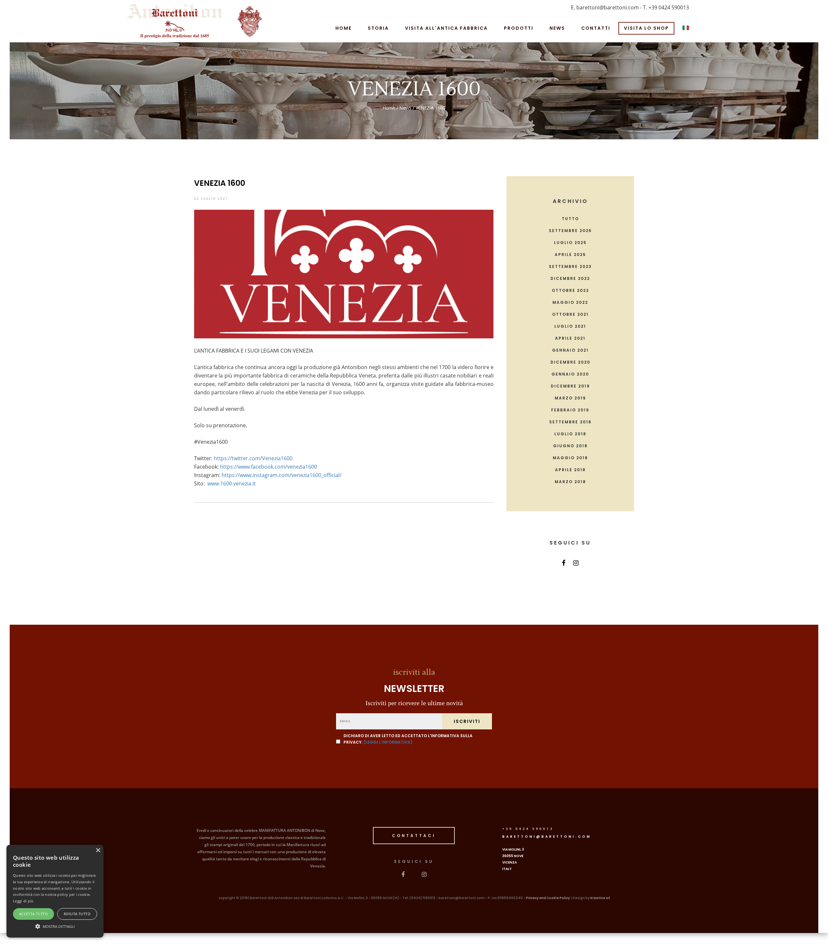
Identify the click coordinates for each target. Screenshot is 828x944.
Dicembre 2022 (570, 279)
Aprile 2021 (570, 338)
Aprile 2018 (570, 470)
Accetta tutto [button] (33, 913)
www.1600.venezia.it (231, 483)
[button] (55, 926)
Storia (378, 27)
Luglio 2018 (570, 434)
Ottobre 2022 (570, 290)
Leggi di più (23, 900)
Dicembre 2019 (570, 386)
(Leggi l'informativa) (388, 742)
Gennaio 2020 (570, 374)
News (557, 27)
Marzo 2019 (570, 398)
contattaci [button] (414, 835)
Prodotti (518, 27)
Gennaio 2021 (570, 350)
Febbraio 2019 (570, 410)
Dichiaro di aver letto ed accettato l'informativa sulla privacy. (408, 739)
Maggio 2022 (570, 302)
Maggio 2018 (570, 458)
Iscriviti (467, 721)
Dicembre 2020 (570, 362)
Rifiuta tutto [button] (77, 913)
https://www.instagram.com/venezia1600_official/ (282, 475)
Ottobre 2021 (570, 314)
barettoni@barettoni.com (546, 836)
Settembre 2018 (570, 422)
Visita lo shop (646, 27)
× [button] (97, 850)
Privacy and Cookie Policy (548, 898)
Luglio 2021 (570, 326)
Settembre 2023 (570, 267)
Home (343, 27)
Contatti (595, 27)
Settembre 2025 (570, 231)
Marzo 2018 (570, 482)
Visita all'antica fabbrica (446, 27)
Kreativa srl (600, 898)
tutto (570, 219)
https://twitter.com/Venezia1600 (253, 458)
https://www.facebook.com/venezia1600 (268, 466)
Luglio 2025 (570, 243)
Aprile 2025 (570, 255)
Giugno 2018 (570, 446)
